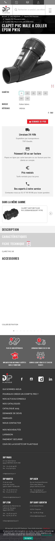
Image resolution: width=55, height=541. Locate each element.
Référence (6, 108)
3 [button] (20, 330)
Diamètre (5, 92)
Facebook (21, 379)
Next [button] (50, 213)
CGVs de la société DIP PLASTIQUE (20, 444)
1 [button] (13, 330)
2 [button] (17, 330)
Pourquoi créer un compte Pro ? (20, 394)
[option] (24, 214)
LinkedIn (50, 379)
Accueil (4, 16)
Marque (5, 104)
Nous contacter (12, 423)
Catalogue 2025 (11, 408)
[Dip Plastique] (6, 9)
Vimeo (40, 379)
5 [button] (27, 330)
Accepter (28, 538)
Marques (7, 418)
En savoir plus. (47, 535)
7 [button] (34, 330)
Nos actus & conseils (14, 399)
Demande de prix (37, 121)
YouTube (31, 379)
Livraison (8, 434)
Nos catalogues (11, 404)
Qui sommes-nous (12, 389)
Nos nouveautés (12, 430)
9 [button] (41, 330)
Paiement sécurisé (13, 439)
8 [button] (37, 330)
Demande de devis (12, 413)
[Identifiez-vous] (38, 2)
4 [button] (24, 330)
